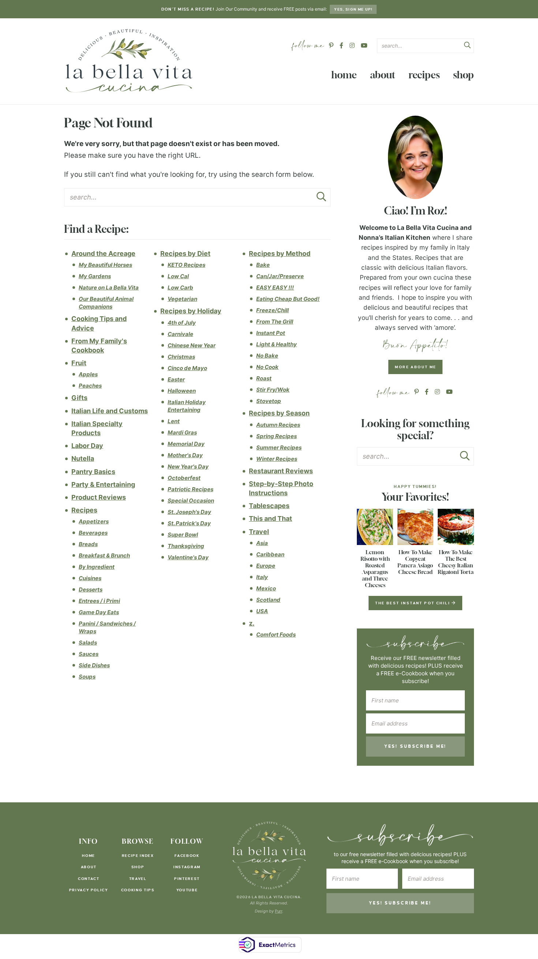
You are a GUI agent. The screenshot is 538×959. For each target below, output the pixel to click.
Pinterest (187, 879)
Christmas (181, 356)
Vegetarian (182, 298)
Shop (463, 75)
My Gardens (95, 276)
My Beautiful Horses (105, 264)
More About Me (415, 367)
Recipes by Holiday (190, 311)
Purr (278, 911)
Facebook (187, 856)
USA (262, 611)
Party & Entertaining (103, 484)
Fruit (78, 363)
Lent (174, 421)
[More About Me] (415, 157)
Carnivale (180, 334)
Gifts (79, 398)
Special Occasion (191, 500)
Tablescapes (269, 506)
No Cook (267, 366)
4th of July (182, 322)
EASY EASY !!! (275, 287)
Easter (176, 379)
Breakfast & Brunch (104, 555)
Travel (259, 532)
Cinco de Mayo (187, 368)
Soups (87, 676)
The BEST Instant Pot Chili (413, 603)
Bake (263, 264)
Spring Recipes (276, 436)
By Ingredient (97, 566)
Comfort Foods (276, 634)
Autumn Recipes (278, 424)
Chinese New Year (192, 345)
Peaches (90, 385)
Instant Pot (270, 332)
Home (344, 75)
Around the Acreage (103, 253)
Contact (89, 879)
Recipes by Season (279, 413)
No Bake (267, 355)
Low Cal (178, 276)
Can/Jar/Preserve (280, 276)
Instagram (187, 867)
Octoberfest (184, 477)
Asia (262, 543)
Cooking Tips (138, 890)
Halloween (182, 390)
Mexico (266, 588)
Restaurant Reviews (281, 471)
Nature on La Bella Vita (109, 287)
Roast (264, 378)
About (382, 75)
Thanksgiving (186, 545)
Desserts (90, 589)
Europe (265, 565)
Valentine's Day (188, 557)
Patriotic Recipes (190, 489)
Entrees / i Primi (99, 600)
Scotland (268, 599)
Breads (88, 544)
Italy (262, 577)
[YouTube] (364, 45)
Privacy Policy (88, 890)
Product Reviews (98, 497)
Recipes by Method (279, 253)
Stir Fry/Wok (272, 389)
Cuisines (90, 578)
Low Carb (180, 287)
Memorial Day (186, 443)
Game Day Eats (99, 612)
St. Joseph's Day (189, 511)
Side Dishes (94, 665)
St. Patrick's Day (189, 523)
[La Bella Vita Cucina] (128, 60)
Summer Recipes (279, 447)
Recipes (424, 75)
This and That (270, 518)
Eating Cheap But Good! (288, 298)
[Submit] (467, 46)
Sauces (88, 653)
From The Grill (274, 321)
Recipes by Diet (185, 253)
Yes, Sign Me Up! (353, 9)
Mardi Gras (182, 432)
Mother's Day (185, 455)
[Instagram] (352, 45)
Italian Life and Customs (109, 411)
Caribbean (270, 554)
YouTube (187, 890)
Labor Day (87, 445)
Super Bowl (183, 534)
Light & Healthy (276, 344)
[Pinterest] (331, 45)
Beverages (93, 532)
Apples (88, 374)
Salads (88, 642)
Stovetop (268, 401)
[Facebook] (341, 45)
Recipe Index (138, 856)
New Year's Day (188, 466)
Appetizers (94, 521)
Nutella (82, 458)
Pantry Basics (93, 471)
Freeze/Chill (272, 310)
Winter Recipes (276, 458)
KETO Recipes (186, 264)
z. (251, 623)
